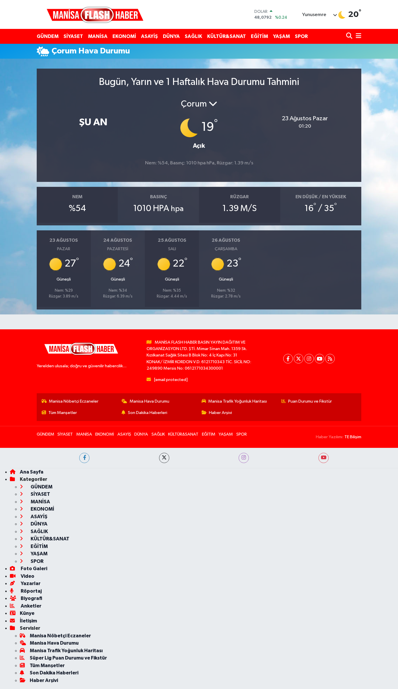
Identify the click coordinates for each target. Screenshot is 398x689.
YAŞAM (281, 36)
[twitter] (164, 458)
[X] (298, 358)
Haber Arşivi (220, 412)
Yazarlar (30, 583)
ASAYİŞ (149, 36)
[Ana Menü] (357, 36)
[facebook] (84, 458)
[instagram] (244, 458)
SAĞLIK (193, 36)
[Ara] (349, 36)
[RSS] (330, 358)
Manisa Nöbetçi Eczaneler (73, 401)
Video (27, 576)
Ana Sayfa (31, 471)
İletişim (28, 620)
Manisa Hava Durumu (149, 401)
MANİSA (98, 36)
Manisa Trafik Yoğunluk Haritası (237, 401)
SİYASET (73, 36)
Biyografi (31, 598)
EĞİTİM (259, 36)
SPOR (301, 36)
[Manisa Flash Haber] (95, 14)
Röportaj (31, 591)
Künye (27, 613)
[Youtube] (319, 358)
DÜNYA (171, 36)
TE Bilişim (352, 437)
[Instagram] (309, 358)
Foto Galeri (33, 568)
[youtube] (323, 458)
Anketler (30, 605)
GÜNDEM (48, 36)
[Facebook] (288, 358)
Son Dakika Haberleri (147, 412)
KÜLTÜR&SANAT (226, 36)
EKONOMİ (124, 36)
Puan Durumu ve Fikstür (310, 401)
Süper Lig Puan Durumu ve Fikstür (68, 657)
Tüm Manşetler (62, 412)
